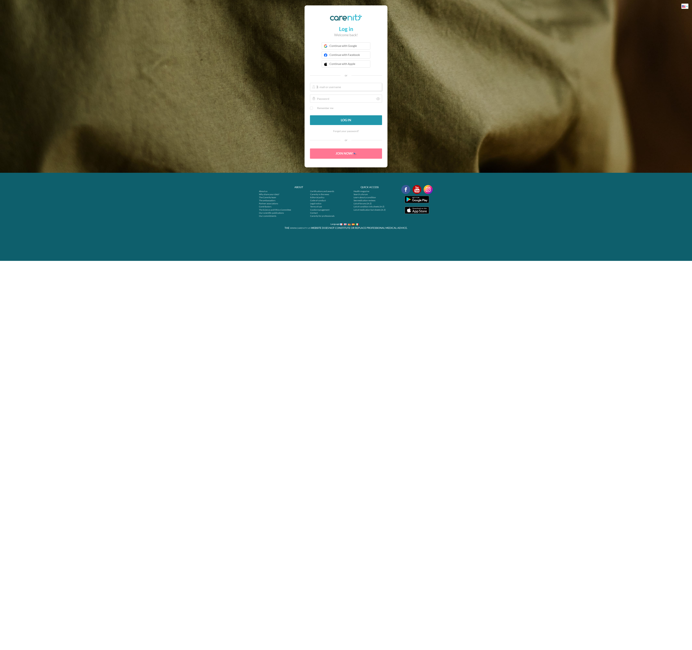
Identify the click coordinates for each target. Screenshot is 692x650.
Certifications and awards (322, 191)
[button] (346, 66)
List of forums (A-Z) (363, 203)
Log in (346, 120)
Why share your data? (269, 194)
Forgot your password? (346, 131)
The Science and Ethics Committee (275, 209)
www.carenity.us (300, 228)
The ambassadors (267, 200)
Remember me (325, 108)
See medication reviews (364, 200)
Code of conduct (318, 200)
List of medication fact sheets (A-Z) (370, 209)
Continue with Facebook (344, 54)
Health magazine (361, 191)
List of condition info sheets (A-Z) (369, 206)
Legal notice (315, 203)
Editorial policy (317, 197)
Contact (314, 213)
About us (263, 191)
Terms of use (316, 206)
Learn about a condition (365, 197)
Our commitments (267, 216)
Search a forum (361, 194)
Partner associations (268, 203)
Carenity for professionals (322, 216)
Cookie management (319, 209)
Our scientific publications (271, 213)
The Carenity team (267, 197)
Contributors (265, 206)
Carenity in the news (319, 194)
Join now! (345, 153)
